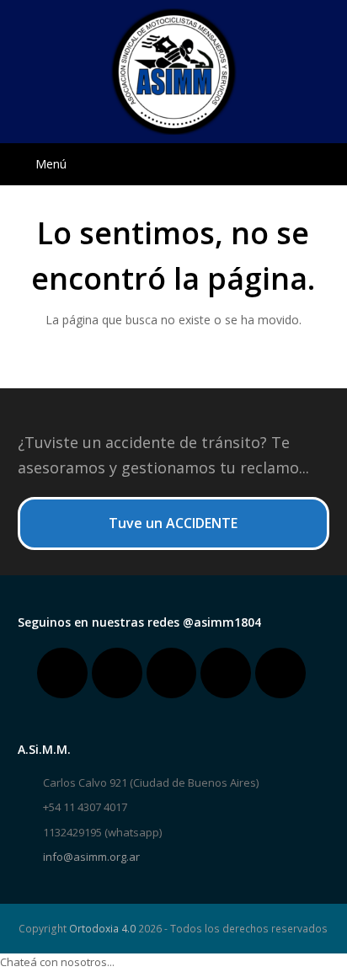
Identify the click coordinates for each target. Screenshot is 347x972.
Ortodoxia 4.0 (102, 928)
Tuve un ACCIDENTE (173, 523)
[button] (174, 164)
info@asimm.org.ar (91, 856)
